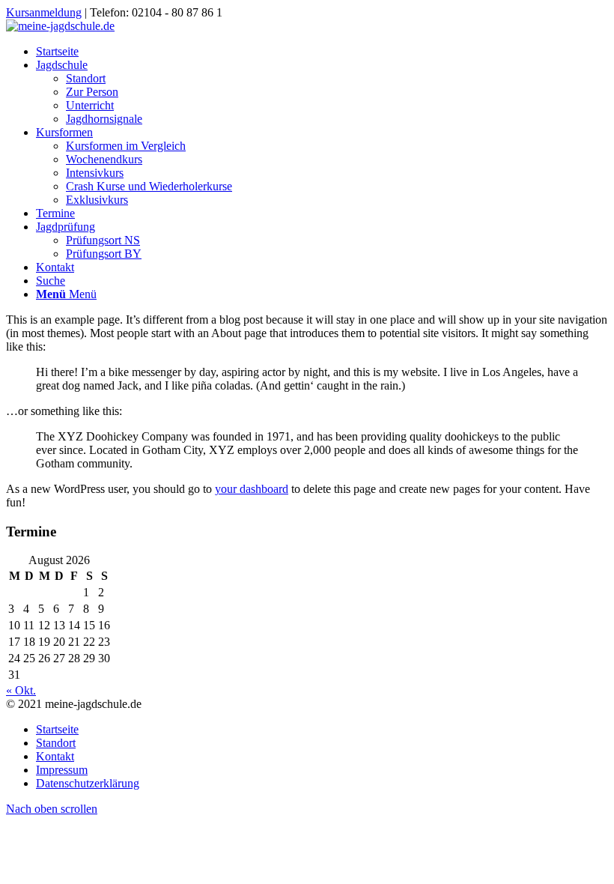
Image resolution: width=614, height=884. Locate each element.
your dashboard (251, 488)
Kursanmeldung (44, 12)
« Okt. (21, 690)
